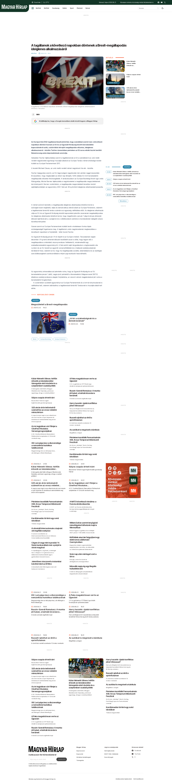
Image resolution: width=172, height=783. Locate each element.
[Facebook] (158, 2)
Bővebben (123, 201)
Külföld (46, 8)
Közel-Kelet (113, 83)
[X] (165, 2)
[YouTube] (161, 2)
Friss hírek (37, 2)
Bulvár (88, 8)
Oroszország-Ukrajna (117, 96)
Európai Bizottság (46, 339)
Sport (72, 8)
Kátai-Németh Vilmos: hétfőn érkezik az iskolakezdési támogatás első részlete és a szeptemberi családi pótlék (133, 68)
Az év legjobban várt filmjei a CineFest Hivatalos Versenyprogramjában (125, 190)
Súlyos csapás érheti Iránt (133, 75)
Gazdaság (55, 8)
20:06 (109, 195)
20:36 (109, 183)
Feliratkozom (61, 759)
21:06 (109, 172)
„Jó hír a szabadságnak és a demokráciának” (82, 319)
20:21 (109, 189)
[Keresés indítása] (158, 8)
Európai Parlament (60, 339)
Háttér (65, 8)
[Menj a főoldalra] (14, 7)
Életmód (79, 8)
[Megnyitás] (32, 8)
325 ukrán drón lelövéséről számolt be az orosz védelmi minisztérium (133, 91)
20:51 (109, 179)
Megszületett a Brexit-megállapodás (49, 304)
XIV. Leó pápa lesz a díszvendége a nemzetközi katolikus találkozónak (124, 195)
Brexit (34, 339)
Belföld (38, 8)
